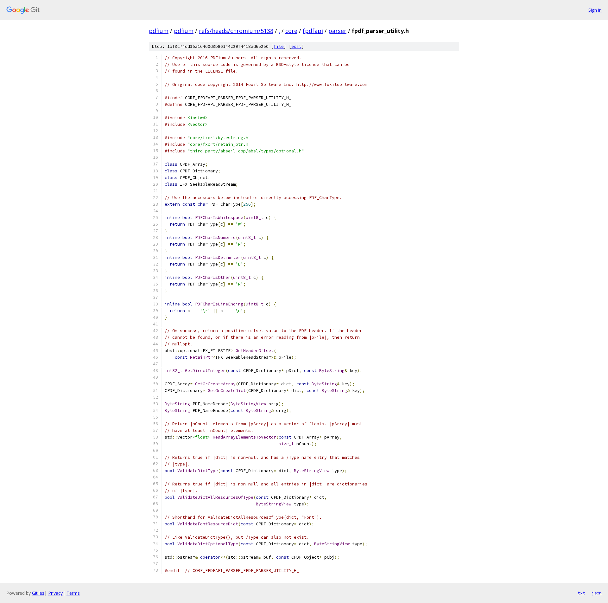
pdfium (158, 31)
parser (337, 31)
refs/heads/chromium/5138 (236, 31)
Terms (73, 593)
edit (296, 46)
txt (581, 593)
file (279, 46)
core (291, 31)
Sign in (595, 10)
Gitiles (38, 593)
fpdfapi (313, 31)
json (597, 593)
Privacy (55, 593)
